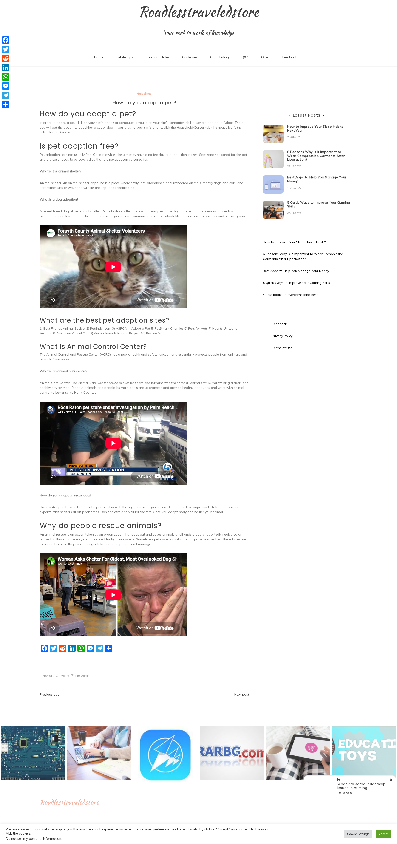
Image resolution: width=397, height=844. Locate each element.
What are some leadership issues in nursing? (361, 786)
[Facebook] (5, 40)
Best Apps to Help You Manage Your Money (316, 179)
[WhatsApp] (5, 76)
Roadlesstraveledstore (198, 11)
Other (265, 57)
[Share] (5, 104)
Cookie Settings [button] (358, 834)
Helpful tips (124, 57)
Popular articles (158, 57)
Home (98, 57)
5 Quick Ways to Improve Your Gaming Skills (318, 204)
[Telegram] (5, 95)
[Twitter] (5, 49)
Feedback (289, 57)
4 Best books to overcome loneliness (290, 295)
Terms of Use (282, 348)
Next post (241, 694)
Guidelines (190, 57)
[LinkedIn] (5, 67)
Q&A (245, 57)
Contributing (219, 57)
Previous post (50, 694)
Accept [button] (383, 834)
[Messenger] (5, 86)
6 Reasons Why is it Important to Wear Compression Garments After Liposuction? (316, 156)
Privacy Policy (282, 336)
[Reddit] (5, 58)
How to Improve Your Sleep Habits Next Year (315, 128)
